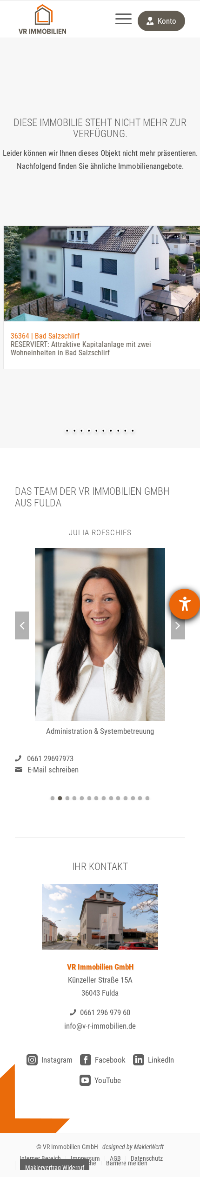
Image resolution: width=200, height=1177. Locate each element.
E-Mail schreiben (53, 769)
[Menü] (119, 19)
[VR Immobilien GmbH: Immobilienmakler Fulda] (42, 19)
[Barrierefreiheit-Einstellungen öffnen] (184, 604)
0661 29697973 (50, 758)
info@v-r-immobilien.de (100, 1026)
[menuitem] (119, 19)
